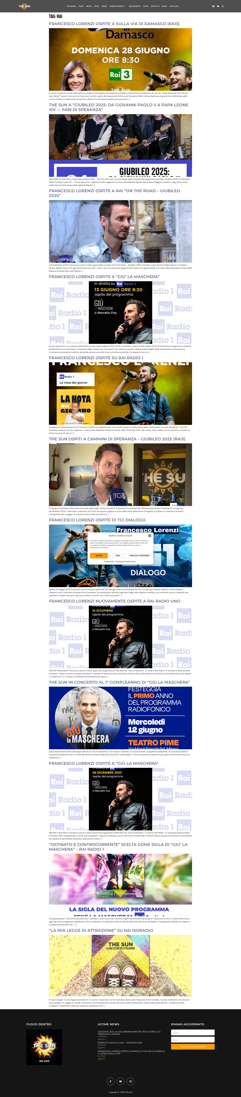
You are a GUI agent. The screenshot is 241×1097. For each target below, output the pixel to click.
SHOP (145, 6)
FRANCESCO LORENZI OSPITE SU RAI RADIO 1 (96, 357)
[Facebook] (213, 6)
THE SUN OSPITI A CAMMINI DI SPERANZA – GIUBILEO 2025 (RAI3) (117, 438)
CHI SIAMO (71, 6)
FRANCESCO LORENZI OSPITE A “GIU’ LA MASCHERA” (104, 276)
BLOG (164, 6)
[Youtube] (218, 6)
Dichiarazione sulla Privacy (126, 561)
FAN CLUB (174, 6)
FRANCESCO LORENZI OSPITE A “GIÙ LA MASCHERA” (104, 763)
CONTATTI (155, 6)
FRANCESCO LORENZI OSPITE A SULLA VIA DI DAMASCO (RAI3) (114, 23)
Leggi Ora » (102, 1039)
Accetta (99, 555)
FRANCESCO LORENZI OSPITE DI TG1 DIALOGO (97, 520)
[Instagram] (223, 6)
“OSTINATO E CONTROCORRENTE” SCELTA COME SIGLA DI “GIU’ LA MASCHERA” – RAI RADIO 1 (118, 847)
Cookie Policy (109, 561)
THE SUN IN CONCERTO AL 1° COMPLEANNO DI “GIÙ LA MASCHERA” (119, 682)
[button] (149, 535)
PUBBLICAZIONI (116, 6)
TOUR (81, 6)
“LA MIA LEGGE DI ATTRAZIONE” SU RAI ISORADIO (101, 930)
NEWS (89, 6)
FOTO (96, 6)
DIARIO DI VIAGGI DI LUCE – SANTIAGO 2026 (120, 1043)
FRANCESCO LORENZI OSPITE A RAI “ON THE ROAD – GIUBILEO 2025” (114, 193)
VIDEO (104, 6)
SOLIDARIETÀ (135, 6)
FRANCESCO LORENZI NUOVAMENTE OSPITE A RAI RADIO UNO (114, 601)
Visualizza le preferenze (139, 555)
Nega (118, 555)
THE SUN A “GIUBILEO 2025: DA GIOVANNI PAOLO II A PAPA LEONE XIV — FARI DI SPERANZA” (118, 107)
